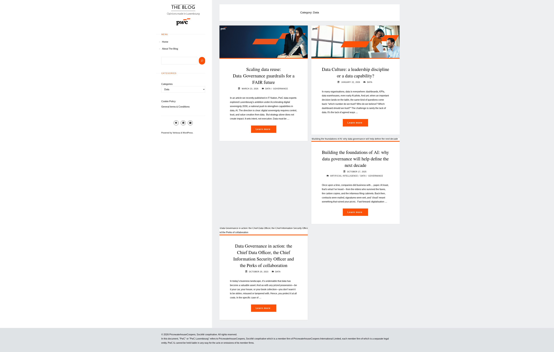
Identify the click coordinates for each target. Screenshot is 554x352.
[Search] (202, 61)
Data (268, 89)
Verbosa (176, 133)
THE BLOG (183, 7)
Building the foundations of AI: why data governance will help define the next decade (355, 158)
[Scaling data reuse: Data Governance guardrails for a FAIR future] (263, 41)
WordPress (188, 133)
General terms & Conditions (175, 106)
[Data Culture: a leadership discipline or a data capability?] (355, 41)
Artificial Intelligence (344, 176)
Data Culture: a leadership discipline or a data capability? (355, 72)
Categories (167, 84)
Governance (280, 89)
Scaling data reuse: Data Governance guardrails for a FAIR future (263, 75)
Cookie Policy (168, 101)
